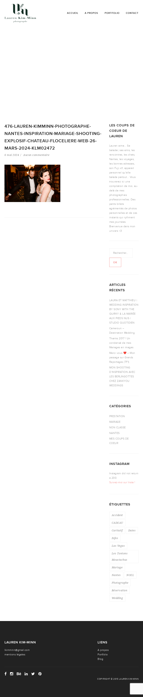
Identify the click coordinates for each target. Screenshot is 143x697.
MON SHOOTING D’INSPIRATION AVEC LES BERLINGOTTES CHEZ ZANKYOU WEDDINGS (122, 376)
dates (132, 530)
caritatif (117, 530)
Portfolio (112, 13)
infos (115, 538)
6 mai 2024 (11, 155)
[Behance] (19, 674)
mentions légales (14, 654)
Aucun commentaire (36, 155)
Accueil (72, 13)
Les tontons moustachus (120, 556)
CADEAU (117, 522)
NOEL (130, 575)
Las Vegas (118, 545)
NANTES (114, 433)
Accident (117, 515)
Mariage (117, 567)
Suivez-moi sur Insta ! (122, 482)
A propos (91, 13)
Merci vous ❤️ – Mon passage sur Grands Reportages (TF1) (122, 357)
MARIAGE (115, 421)
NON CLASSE (117, 427)
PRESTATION (117, 416)
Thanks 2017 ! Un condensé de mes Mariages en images (121, 343)
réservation (119, 590)
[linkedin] (26, 674)
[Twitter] (33, 674)
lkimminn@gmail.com (17, 650)
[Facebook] (5, 674)
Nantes (116, 575)
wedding (117, 598)
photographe (120, 582)
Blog (100, 659)
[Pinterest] (40, 674)
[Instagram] (11, 674)
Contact (132, 13)
